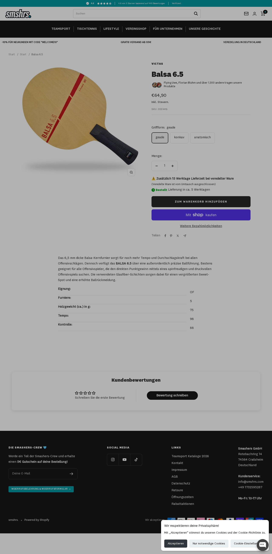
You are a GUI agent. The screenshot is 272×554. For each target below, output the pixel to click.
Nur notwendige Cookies (209, 543)
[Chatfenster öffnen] (263, 545)
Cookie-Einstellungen (248, 543)
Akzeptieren (176, 543)
